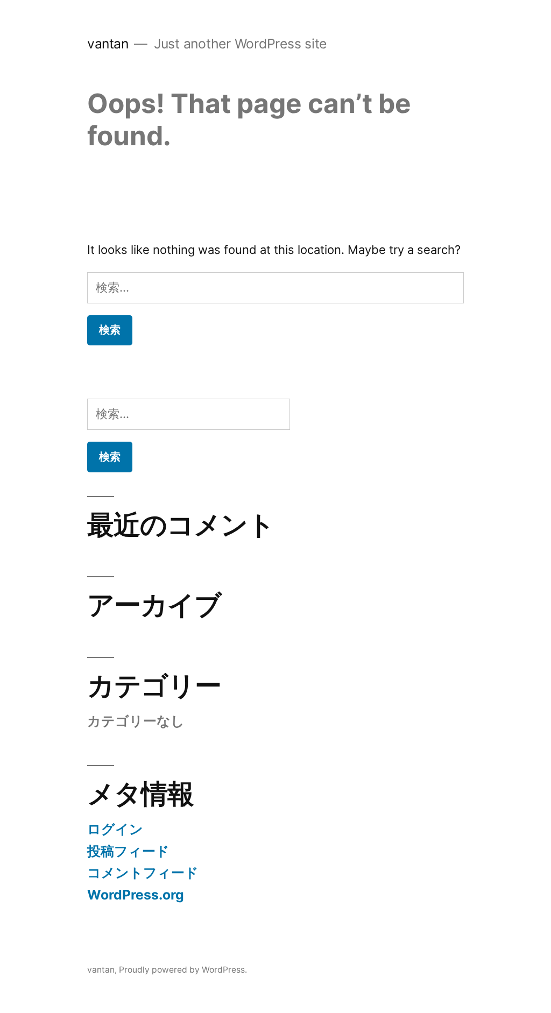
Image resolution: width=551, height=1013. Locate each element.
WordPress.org (135, 895)
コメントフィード (143, 873)
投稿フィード (128, 851)
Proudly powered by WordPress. (183, 970)
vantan (107, 44)
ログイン (115, 829)
